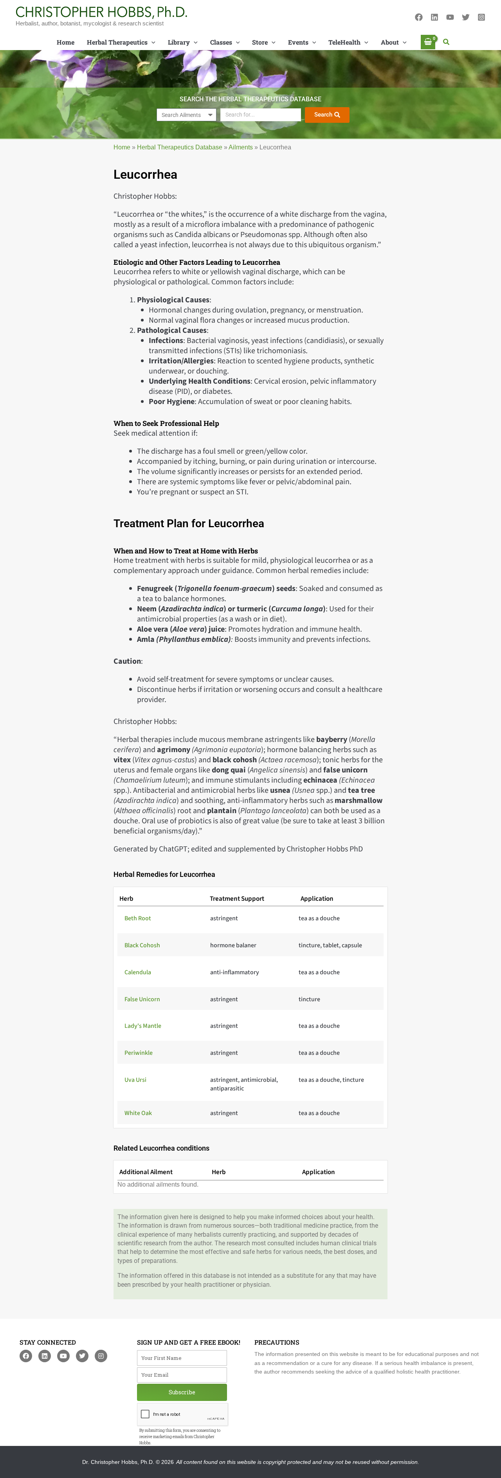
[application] (151, 42)
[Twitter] (466, 17)
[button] (446, 42)
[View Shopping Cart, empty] (428, 42)
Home (122, 147)
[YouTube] (450, 17)
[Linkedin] (434, 17)
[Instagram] (481, 17)
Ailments (241, 147)
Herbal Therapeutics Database (179, 147)
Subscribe (182, 1392)
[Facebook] (419, 17)
